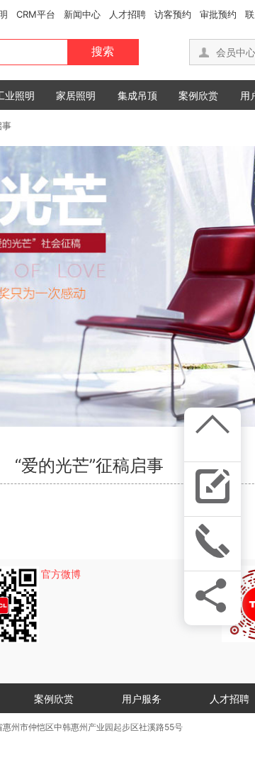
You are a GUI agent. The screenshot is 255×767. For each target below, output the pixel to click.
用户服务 (142, 699)
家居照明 (76, 95)
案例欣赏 (198, 95)
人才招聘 (127, 14)
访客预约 (172, 14)
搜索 (102, 51)
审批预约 (218, 14)
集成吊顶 (137, 95)
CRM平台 (35, 14)
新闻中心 (82, 14)
